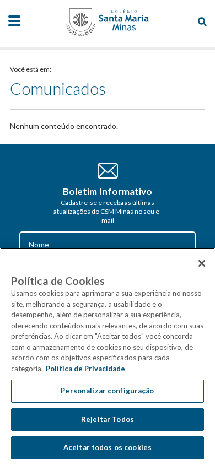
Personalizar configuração (107, 390)
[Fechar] (202, 263)
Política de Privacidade (85, 368)
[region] (107, 356)
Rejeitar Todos (107, 419)
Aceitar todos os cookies (107, 447)
